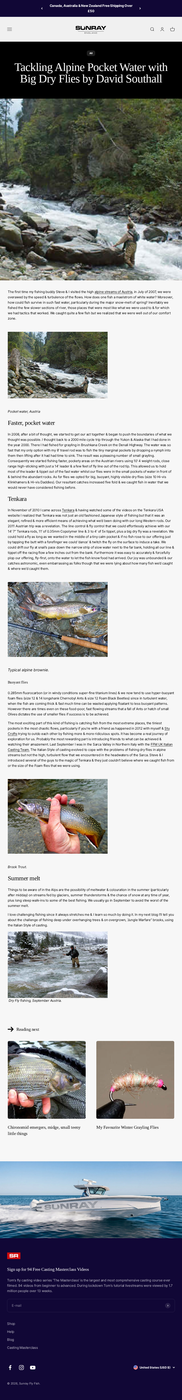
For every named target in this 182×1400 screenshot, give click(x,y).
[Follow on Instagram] (21, 1368)
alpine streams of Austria (113, 292)
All (90, 53)
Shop (11, 1324)
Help (10, 1332)
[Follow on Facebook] (10, 1368)
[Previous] (42, 8)
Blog (10, 1340)
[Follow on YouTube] (33, 1368)
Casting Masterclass (22, 1347)
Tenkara (68, 510)
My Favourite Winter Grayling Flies (127, 1127)
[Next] (140, 8)
